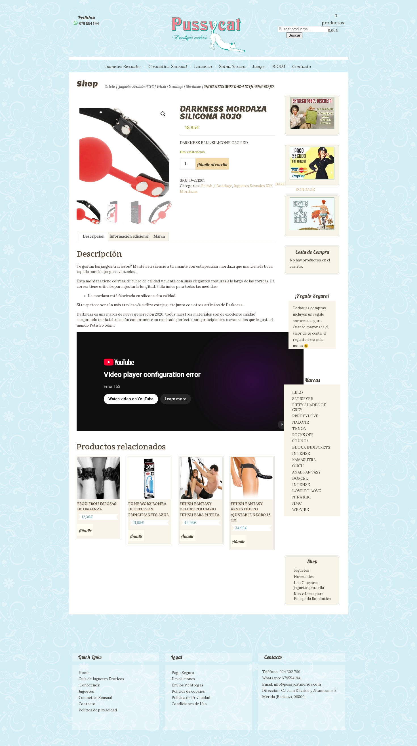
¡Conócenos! (89, 685)
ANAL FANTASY (306, 472)
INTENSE (301, 453)
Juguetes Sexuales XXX (136, 86)
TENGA (299, 428)
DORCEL (300, 478)
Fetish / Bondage (170, 86)
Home (84, 672)
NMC (297, 503)
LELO (297, 392)
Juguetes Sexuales (123, 66)
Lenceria (203, 66)
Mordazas (193, 86)
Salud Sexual (232, 66)
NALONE (300, 422)
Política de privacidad (98, 710)
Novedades (304, 576)
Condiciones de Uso (189, 703)
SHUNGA (300, 441)
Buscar (294, 35)
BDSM (278, 66)
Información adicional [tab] (128, 236)
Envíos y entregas (187, 685)
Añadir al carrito (212, 164)
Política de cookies (188, 691)
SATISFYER (302, 398)
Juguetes (301, 570)
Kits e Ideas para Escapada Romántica (312, 596)
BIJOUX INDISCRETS (311, 447)
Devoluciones (183, 679)
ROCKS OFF (302, 434)
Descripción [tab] (93, 236)
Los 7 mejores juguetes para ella (309, 585)
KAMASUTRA (304, 459)
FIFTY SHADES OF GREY (309, 407)
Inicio (110, 86)
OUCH (298, 466)
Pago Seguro (183, 672)
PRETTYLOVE (305, 416)
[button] (163, 114)
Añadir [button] (85, 530)
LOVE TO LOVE (306, 491)
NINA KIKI (301, 497)
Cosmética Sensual (167, 66)
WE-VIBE (300, 509)
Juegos (259, 66)
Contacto (301, 66)
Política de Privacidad (191, 697)
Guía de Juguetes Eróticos (101, 679)
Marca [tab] (159, 236)
